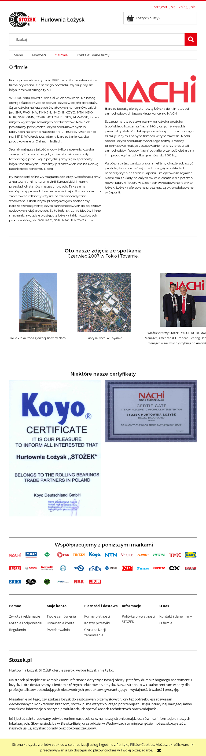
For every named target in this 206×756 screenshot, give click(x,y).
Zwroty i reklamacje (24, 616)
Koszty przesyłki (97, 623)
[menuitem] (18, 55)
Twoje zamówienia (61, 616)
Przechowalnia (58, 629)
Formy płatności (97, 616)
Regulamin (17, 629)
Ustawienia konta (60, 623)
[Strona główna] (47, 19)
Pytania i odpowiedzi (25, 623)
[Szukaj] (191, 39)
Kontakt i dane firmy (175, 616)
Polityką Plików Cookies (135, 744)
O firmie (165, 623)
